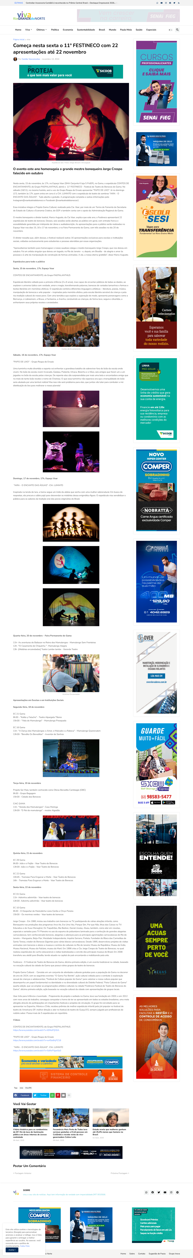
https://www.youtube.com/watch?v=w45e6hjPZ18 (37, 1040)
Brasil (102, 29)
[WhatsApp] (52, 1095)
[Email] (63, 1095)
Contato (141, 1253)
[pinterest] (177, 1192)
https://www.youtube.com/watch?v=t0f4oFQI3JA (36, 1030)
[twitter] (174, 3)
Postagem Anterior (23, 1173)
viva (28, 40)
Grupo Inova (174, 1253)
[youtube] (162, 3)
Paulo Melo (126, 29)
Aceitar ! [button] (12, 1249)
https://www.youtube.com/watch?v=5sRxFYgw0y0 (37, 1050)
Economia (68, 29)
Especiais (151, 29)
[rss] (179, 3)
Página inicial (18, 40)
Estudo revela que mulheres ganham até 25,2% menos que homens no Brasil (109, 1132)
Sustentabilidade (86, 29)
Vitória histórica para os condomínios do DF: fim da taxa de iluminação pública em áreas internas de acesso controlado (30, 1133)
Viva (27, 29)
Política (55, 29)
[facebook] (170, 3)
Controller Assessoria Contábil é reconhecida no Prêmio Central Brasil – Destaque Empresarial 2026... (70, 3)
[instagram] (166, 3)
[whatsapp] (157, 3)
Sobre (132, 1253)
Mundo (112, 29)
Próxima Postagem (119, 1173)
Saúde (139, 29)
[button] (170, 30)
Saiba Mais (25, 1246)
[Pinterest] (58, 1095)
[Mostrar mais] (69, 1095)
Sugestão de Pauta (157, 1253)
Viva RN (28, 1088)
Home (18, 29)
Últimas (40, 29)
